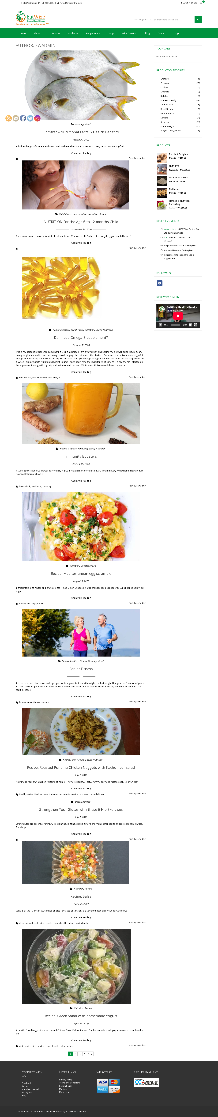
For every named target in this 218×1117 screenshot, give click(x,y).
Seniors (164, 117)
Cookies (164, 87)
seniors (45, 702)
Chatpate (165, 78)
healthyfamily (81, 923)
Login (177, 33)
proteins (84, 794)
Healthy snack (41, 794)
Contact (162, 33)
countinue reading (81, 153)
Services (56, 33)
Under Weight (167, 126)
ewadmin (141, 158)
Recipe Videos (93, 33)
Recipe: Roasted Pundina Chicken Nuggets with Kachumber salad (81, 767)
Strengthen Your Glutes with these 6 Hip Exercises (81, 809)
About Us (39, 33)
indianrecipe (55, 794)
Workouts (73, 33)
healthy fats (77, 329)
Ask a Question (129, 33)
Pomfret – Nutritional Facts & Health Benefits (81, 132)
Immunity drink (86, 448)
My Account (64, 1092)
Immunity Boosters (81, 456)
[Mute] (190, 325)
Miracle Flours (167, 113)
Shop (111, 33)
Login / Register (190, 3)
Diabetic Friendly (169, 100)
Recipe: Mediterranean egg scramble (81, 573)
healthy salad (67, 923)
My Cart (63, 1088)
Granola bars (167, 104)
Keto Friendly (167, 109)
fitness (65, 661)
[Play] (160, 325)
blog (147, 33)
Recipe (102, 214)
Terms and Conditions (69, 1082)
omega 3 (57, 377)
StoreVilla (57, 1111)
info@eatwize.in (30, 3)
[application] (178, 316)
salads (70, 1046)
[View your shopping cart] (201, 3)
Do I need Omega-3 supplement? (81, 337)
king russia (169, 229)
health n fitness (61, 329)
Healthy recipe (52, 923)
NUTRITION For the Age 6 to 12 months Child (81, 221)
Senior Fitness (81, 668)
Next (90, 1054)
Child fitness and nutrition (73, 214)
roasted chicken (97, 794)
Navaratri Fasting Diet (185, 245)
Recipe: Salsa (81, 896)
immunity (47, 486)
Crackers (165, 91)
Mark (166, 237)
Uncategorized (82, 124)
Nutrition (93, 214)
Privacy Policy (65, 1079)
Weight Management (171, 130)
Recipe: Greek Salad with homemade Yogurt (81, 1016)
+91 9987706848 (48, 3)
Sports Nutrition (104, 329)
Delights (164, 96)
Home (23, 33)
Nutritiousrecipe (70, 794)
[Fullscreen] (195, 325)
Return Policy (65, 1085)
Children (165, 83)
